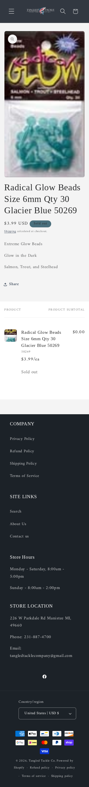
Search (16, 511)
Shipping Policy (23, 463)
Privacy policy (65, 767)
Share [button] (14, 284)
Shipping (10, 231)
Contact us (19, 536)
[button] (11, 11)
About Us (18, 524)
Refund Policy (22, 451)
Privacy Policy (22, 438)
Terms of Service (24, 475)
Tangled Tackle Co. (42, 761)
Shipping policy (62, 776)
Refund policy (39, 767)
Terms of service (34, 776)
